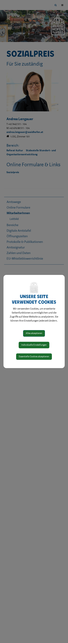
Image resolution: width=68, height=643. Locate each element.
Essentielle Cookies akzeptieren (34, 356)
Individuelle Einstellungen (34, 344)
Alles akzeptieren (34, 333)
